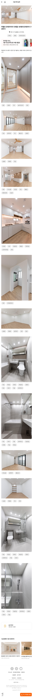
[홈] (5, 2)
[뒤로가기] (2, 2)
